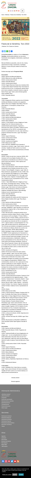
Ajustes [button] (14, 474)
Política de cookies (7, 474)
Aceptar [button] (21, 474)
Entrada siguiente (15, 381)
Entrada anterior (15, 377)
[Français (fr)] (12, 10)
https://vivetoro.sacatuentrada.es (16, 149)
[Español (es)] (8, 10)
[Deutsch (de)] (16, 10)
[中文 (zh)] (18, 10)
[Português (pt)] (14, 10)
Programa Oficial (18, 71)
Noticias (4, 46)
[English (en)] (10, 10)
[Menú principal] (22, 10)
